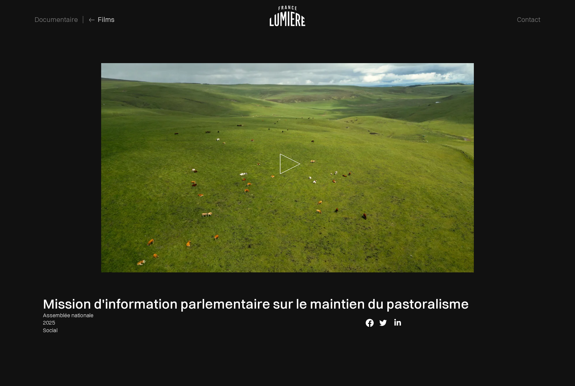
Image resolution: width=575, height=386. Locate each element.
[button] (287, 167)
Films (106, 19)
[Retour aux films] (91, 20)
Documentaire (56, 19)
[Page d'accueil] (287, 16)
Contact (528, 19)
